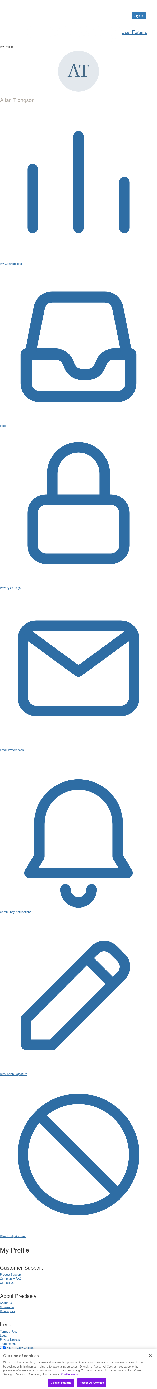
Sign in (138, 16)
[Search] (115, 15)
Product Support (10, 1274)
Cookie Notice (69, 1374)
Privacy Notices (10, 1339)
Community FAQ (10, 1278)
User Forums (134, 32)
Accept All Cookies (92, 1382)
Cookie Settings (61, 1382)
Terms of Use (8, 1331)
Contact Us (7, 1283)
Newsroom (7, 1307)
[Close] (150, 1355)
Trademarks (8, 1344)
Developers (7, 1311)
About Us (6, 1303)
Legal (3, 1335)
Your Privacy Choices (20, 1348)
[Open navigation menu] (152, 15)
